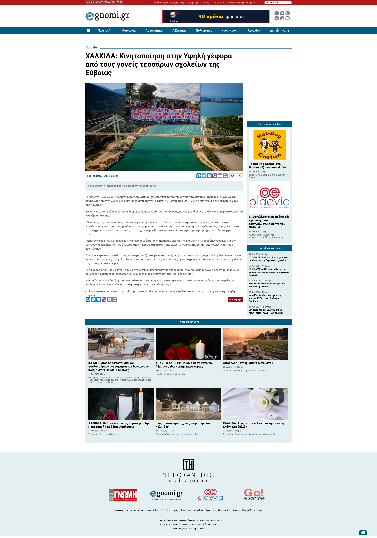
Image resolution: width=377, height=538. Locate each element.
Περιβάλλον (248, 510)
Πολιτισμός (204, 30)
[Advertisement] (269, 101)
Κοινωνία (128, 30)
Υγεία (260, 510)
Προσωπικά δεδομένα (176, 520)
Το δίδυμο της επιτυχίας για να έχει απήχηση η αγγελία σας (159, 2)
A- (240, 175)
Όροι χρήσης (193, 520)
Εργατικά (211, 510)
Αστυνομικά (153, 30)
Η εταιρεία (160, 520)
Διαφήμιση (204, 520)
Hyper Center (198, 529)
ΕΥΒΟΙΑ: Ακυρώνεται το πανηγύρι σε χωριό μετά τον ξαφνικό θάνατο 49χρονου (230, 2)
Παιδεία (91, 47)
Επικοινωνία (216, 520)
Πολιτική (104, 30)
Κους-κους (229, 30)
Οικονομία (223, 510)
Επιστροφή (236, 299)
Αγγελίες (254, 30)
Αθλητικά (179, 30)
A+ (232, 175)
